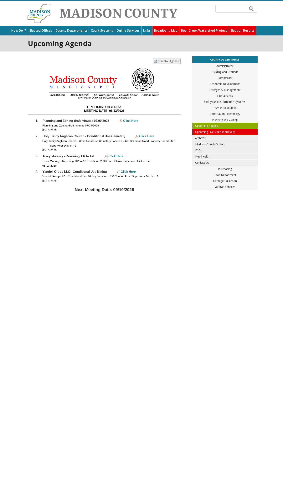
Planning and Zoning (225, 119)
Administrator (224, 66)
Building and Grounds (225, 72)
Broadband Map (166, 30)
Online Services (128, 30)
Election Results (242, 30)
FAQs (198, 150)
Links (147, 30)
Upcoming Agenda (206, 125)
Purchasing (225, 169)
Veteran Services (225, 187)
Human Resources (225, 108)
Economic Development (225, 84)
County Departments (71, 30)
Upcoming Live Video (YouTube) (215, 132)
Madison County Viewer (210, 144)
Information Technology (225, 113)
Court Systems (102, 30)
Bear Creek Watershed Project (204, 30)
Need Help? (202, 156)
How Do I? (18, 30)
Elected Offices (40, 30)
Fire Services (225, 96)
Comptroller (225, 78)
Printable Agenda (168, 61)
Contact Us (202, 162)
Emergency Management (225, 90)
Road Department (225, 175)
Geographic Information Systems (224, 102)
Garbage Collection (225, 181)
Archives (200, 138)
